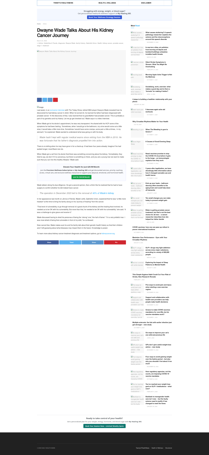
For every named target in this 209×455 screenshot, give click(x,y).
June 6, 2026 (150, 338)
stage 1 (39, 46)
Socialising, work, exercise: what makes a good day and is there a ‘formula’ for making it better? (158, 88)
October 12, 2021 (152, 203)
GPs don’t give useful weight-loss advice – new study (158, 345)
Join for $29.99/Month (81, 177)
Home (39, 24)
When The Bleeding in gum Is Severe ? (157, 130)
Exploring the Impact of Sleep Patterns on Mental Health (157, 263)
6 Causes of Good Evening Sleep (158, 141)
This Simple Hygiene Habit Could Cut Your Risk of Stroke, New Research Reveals (151, 275)
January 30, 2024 (152, 406)
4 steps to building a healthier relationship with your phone (152, 100)
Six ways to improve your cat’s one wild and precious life (157, 333)
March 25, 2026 (151, 57)
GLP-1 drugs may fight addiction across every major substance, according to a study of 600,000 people (158, 251)
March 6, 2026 (151, 257)
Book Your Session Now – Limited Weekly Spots (104, 426)
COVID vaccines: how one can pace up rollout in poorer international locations (150, 228)
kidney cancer (107, 43)
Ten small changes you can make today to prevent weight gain (158, 199)
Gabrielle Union (91, 43)
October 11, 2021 (152, 80)
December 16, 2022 (152, 350)
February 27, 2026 (152, 69)
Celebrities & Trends (50, 43)
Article (45, 24)
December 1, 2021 (152, 317)
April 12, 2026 (151, 94)
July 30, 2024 (137, 124)
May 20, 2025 (150, 222)
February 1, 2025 (138, 280)
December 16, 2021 (152, 305)
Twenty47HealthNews (63, 3)
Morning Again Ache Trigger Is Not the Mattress (159, 75)
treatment (46, 46)
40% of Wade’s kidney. (103, 193)
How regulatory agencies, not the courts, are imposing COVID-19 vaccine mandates (158, 373)
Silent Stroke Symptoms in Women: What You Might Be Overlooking (156, 64)
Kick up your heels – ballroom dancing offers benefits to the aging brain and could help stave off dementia (158, 186)
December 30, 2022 (152, 292)
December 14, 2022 (152, 163)
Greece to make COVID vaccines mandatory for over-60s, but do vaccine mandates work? (158, 312)
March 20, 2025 (42, 41)
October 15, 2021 (152, 178)
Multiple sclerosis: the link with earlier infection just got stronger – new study (152, 323)
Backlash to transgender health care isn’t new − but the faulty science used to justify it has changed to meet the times (157, 400)
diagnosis (61, 43)
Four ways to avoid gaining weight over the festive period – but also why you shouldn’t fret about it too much (159, 360)
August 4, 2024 (151, 267)
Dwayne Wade (70, 43)
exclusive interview (57, 110)
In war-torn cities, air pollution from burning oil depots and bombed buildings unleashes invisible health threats (157, 50)
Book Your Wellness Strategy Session (104, 17)
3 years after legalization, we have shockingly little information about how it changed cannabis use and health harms (159, 171)
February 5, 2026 (152, 391)
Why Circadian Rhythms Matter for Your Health (150, 121)
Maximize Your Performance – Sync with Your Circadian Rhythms (149, 238)
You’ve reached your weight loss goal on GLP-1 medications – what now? (159, 386)
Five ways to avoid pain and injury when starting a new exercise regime (158, 287)
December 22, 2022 (152, 366)
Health (100, 43)
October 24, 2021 (152, 379)
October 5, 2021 (138, 232)
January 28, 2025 (138, 104)
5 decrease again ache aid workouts (155, 110)
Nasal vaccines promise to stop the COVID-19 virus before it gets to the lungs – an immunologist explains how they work (158, 157)
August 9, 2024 (138, 242)
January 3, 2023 (152, 193)
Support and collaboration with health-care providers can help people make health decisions (157, 299)
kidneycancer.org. (108, 233)
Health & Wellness (107, 3)
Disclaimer (146, 3)
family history (80, 43)
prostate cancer (118, 43)
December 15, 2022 (152, 42)
